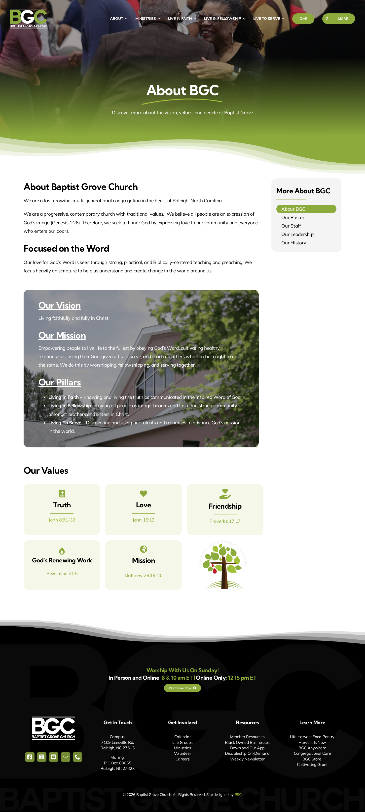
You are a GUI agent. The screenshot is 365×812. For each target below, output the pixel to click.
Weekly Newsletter (247, 758)
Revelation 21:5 (62, 573)
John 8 (55, 520)
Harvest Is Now (312, 742)
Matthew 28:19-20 (143, 575)
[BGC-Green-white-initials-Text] (28, 11)
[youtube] (53, 757)
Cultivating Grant (312, 764)
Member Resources (247, 736)
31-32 (69, 520)
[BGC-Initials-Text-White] (53, 719)
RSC (238, 794)
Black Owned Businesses (247, 742)
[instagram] (41, 757)
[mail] (65, 757)
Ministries (182, 747)
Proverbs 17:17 (225, 521)
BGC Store (311, 758)
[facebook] (30, 757)
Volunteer (182, 753)
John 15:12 (143, 520)
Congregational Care (312, 753)
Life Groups (182, 742)
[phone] (77, 757)
